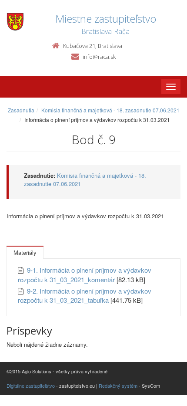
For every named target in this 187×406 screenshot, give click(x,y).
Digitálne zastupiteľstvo (31, 385)
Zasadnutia (21, 110)
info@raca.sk (99, 57)
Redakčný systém (118, 385)
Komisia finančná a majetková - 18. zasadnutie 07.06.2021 (110, 110)
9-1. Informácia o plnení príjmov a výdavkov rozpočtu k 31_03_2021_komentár (84, 274)
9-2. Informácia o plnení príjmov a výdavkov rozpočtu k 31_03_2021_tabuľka (84, 295)
